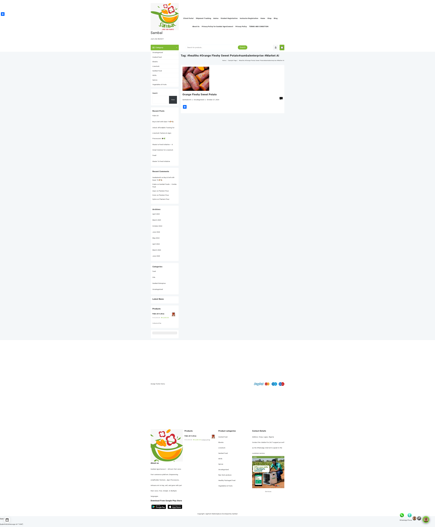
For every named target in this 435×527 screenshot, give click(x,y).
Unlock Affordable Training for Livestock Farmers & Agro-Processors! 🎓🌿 (163, 133)
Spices (154, 80)
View (173, 100)
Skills (154, 75)
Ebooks (155, 61)
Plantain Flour (164, 191)
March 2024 (156, 250)
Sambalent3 (186, 100)
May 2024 (155, 238)
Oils (153, 277)
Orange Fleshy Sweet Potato (199, 94)
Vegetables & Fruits (159, 84)
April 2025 (156, 214)
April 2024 (156, 244)
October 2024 (157, 226)
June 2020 (156, 256)
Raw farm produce (225, 475)
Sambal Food (157, 71)
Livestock (156, 66)
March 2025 (156, 220)
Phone (409, 520)
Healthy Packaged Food (227, 480)
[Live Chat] (414, 518)
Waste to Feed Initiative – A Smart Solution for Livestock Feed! (162, 150)
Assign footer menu (158, 384)
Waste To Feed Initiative (161, 161)
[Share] (2, 14)
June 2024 (156, 232)
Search (242, 47)
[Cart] (282, 47)
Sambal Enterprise (159, 283)
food (154, 271)
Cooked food (157, 57)
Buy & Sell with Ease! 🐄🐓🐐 (163, 121)
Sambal (157, 33)
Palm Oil (155, 115)
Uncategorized (157, 52)
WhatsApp (403, 520)
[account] (275, 47)
